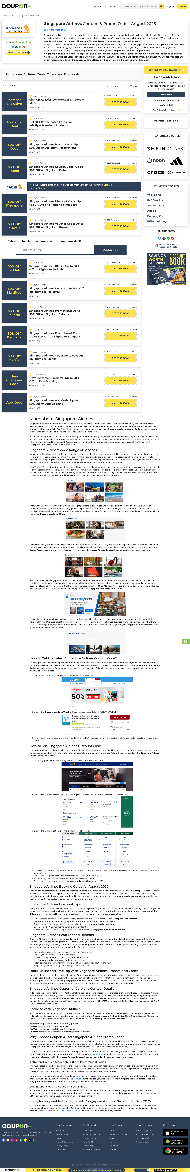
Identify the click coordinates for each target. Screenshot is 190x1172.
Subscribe (110, 249)
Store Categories (144, 1130)
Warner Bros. (156, 205)
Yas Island (154, 194)
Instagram (147, 1093)
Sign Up (108, 185)
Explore (109, 6)
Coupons (94, 6)
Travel (78, 1079)
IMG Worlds (155, 200)
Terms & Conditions (64, 1142)
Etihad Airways (157, 221)
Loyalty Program (90, 1138)
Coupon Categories (145, 1134)
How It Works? (62, 1134)
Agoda (151, 210)
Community (88, 1145)
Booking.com (156, 216)
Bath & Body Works (118, 1134)
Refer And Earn (89, 1142)
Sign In (170, 6)
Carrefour (113, 1145)
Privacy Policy (62, 1145)
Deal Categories (143, 1138)
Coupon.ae (43, 675)
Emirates (113, 1149)
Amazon (113, 1138)
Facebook (133, 1093)
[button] (28, 52)
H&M (111, 1130)
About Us (60, 1130)
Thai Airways (97, 1054)
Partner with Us (89, 1130)
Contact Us (61, 1149)
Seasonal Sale (142, 1142)
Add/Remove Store (91, 1149)
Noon (112, 1142)
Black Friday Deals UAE (71, 1111)
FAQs (58, 1138)
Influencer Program (91, 1134)
